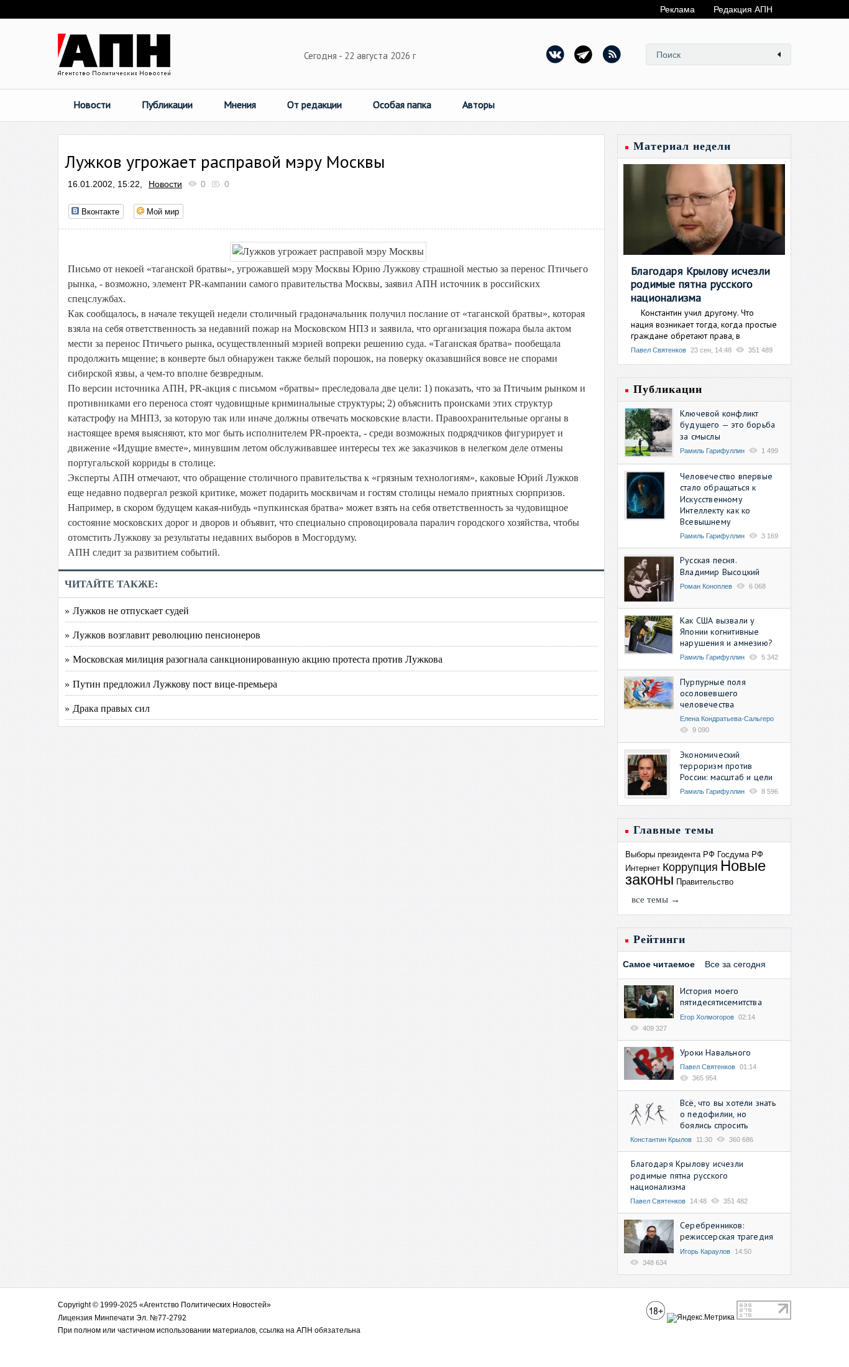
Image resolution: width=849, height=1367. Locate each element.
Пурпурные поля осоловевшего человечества (713, 693)
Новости (92, 104)
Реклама (677, 9)
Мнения (240, 104)
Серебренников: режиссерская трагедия (726, 1231)
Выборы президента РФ (670, 854)
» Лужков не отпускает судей (127, 610)
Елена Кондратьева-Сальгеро (727, 718)
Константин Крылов (661, 1139)
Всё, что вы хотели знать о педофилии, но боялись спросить (728, 1114)
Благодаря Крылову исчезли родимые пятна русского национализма (700, 284)
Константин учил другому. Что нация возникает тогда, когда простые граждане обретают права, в (704, 324)
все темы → (655, 899)
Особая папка (402, 104)
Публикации (167, 104)
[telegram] (583, 54)
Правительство (704, 881)
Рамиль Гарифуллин (712, 450)
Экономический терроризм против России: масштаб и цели (726, 766)
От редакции (314, 104)
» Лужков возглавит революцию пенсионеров (162, 634)
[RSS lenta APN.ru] (611, 54)
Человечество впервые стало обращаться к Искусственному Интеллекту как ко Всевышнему (726, 499)
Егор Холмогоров (707, 1017)
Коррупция (690, 867)
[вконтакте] (555, 54)
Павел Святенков (658, 350)
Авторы (478, 104)
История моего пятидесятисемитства (721, 996)
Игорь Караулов (705, 1251)
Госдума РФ (740, 854)
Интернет (642, 868)
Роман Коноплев (706, 586)
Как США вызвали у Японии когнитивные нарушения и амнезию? (726, 631)
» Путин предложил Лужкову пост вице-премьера (171, 683)
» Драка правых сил (107, 707)
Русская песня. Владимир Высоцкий (720, 566)
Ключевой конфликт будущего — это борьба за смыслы (727, 424)
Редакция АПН (743, 9)
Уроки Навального (715, 1052)
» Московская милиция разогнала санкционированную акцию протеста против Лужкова (254, 658)
